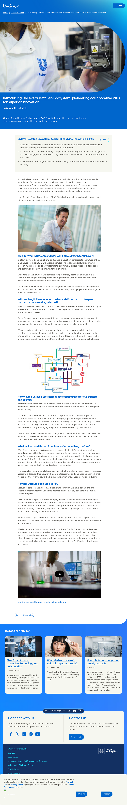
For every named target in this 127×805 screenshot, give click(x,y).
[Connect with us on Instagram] (31, 734)
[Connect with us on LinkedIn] (24, 734)
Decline (81, 794)
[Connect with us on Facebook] (10, 734)
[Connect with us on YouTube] (37, 734)
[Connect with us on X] (17, 734)
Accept (107, 794)
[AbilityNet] (108, 751)
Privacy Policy (17, 785)
